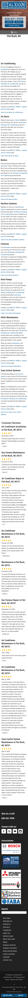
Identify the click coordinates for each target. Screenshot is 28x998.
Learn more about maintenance (11, 366)
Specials (6, 927)
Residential (7, 921)
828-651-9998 (14, 18)
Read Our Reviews (10, 951)
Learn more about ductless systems (12, 240)
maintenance (16, 343)
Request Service (14, 25)
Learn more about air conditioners (12, 112)
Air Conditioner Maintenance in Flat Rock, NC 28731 (13, 533)
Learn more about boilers (9, 199)
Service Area (8, 936)
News (5, 942)
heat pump (17, 295)
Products (7, 924)
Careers (6, 957)
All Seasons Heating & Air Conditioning (13, 399)
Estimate (19, 22)
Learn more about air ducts (9, 156)
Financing (9, 22)
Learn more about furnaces (9, 275)
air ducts (16, 120)
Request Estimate (10, 948)
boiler (5, 166)
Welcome (6, 918)
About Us (6, 933)
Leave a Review (9, 954)
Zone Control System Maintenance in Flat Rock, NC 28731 (13, 742)
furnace (8, 247)
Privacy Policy (19, 987)
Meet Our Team (9, 939)
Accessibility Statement (8, 987)
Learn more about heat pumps (10, 313)
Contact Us (7, 960)
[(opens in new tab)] (11, 862)
